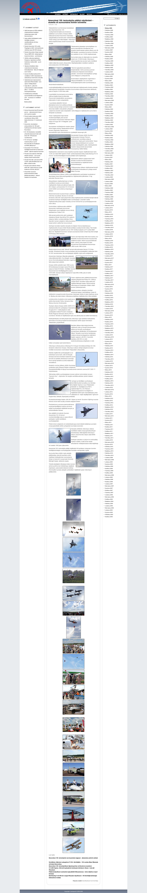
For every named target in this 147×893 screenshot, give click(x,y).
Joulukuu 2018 (109, 229)
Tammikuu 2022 (109, 148)
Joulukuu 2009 (109, 457)
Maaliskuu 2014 (109, 354)
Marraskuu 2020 (109, 179)
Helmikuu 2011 (109, 435)
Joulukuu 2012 (109, 387)
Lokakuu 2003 (109, 510)
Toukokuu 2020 (109, 192)
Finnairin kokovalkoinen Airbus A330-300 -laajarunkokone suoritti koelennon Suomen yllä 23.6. (33, 167)
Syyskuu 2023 (109, 105)
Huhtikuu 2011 (109, 431)
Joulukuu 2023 (109, 98)
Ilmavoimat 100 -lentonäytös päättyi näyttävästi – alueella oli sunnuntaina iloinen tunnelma (70, 21)
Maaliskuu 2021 (109, 170)
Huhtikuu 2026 (109, 37)
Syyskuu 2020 (109, 183)
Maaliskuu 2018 (109, 249)
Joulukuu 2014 (109, 335)
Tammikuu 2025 (109, 69)
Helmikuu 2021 (109, 172)
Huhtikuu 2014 (109, 352)
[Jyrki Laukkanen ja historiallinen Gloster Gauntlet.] (73, 845)
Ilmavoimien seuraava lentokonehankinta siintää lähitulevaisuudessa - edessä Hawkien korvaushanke (32, 174)
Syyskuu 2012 (109, 394)
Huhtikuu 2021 (109, 168)
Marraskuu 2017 (109, 258)
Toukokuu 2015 (109, 324)
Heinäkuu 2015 (109, 319)
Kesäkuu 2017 (109, 269)
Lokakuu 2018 (109, 234)
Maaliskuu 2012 (109, 407)
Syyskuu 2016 (109, 289)
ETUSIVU (58, 14)
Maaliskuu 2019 (109, 223)
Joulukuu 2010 (109, 440)
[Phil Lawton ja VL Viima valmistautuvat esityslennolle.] (73, 799)
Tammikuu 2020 (109, 201)
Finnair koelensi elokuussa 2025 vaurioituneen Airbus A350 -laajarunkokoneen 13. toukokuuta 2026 (33, 119)
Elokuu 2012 (108, 396)
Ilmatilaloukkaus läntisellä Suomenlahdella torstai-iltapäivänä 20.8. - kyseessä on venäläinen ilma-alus (33, 96)
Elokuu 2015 (108, 317)
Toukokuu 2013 (109, 376)
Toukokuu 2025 (109, 61)
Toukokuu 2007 (109, 492)
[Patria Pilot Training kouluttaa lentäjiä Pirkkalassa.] (73, 742)
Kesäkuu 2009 (109, 468)
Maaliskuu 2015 (109, 328)
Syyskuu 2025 (109, 52)
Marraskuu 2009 (109, 459)
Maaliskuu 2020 (109, 197)
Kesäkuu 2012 (109, 400)
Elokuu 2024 (108, 80)
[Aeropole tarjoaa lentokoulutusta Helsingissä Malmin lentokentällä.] (73, 724)
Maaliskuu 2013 (109, 381)
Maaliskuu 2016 (109, 302)
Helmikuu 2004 (109, 503)
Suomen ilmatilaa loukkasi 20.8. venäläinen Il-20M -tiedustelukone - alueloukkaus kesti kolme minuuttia (34, 75)
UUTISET (65, 14)
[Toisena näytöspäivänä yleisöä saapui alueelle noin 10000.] (73, 646)
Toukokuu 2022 (109, 140)
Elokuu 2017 (108, 264)
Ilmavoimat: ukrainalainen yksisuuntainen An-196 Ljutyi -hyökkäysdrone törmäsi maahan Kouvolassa (32, 127)
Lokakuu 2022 (109, 129)
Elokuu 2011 (108, 422)
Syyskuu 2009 (109, 464)
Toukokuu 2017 (109, 271)
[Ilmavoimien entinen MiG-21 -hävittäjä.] (73, 769)
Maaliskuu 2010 (109, 451)
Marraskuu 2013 (109, 363)
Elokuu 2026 (108, 28)
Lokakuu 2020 (109, 181)
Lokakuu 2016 (109, 286)
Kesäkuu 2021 (109, 164)
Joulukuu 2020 (109, 177)
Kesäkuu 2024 (109, 85)
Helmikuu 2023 (109, 120)
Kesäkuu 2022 (109, 137)
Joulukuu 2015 (109, 308)
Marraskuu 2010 (109, 442)
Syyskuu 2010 (109, 444)
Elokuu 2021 (108, 159)
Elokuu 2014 (108, 343)
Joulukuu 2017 (109, 256)
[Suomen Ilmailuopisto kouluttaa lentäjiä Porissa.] (73, 784)
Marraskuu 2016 (109, 284)
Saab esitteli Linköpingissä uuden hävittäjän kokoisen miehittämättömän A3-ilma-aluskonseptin (33, 41)
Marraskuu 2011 (109, 416)
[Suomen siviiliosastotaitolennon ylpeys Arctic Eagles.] (73, 661)
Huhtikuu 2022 (109, 142)
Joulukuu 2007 (109, 484)
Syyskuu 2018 (109, 236)
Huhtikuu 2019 (109, 221)
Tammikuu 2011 (109, 438)
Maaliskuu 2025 (109, 65)
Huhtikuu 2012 (109, 405)
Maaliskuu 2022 (109, 144)
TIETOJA (89, 14)
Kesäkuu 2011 (109, 427)
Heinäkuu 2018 (109, 240)
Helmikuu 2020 (109, 199)
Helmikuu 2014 (109, 356)
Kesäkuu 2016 (109, 295)
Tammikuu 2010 (109, 455)
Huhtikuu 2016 (109, 300)
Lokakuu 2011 (109, 418)
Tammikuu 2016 (109, 306)
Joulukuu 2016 (109, 282)
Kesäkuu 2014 (109, 348)
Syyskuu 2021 (109, 157)
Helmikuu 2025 (109, 67)
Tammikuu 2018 (109, 254)
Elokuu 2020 (108, 186)
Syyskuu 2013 (109, 367)
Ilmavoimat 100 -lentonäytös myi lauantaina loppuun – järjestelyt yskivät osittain (73, 858)
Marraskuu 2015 (109, 310)
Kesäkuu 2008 (109, 481)
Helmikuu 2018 (109, 251)
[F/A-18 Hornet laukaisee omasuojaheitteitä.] (73, 560)
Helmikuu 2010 (109, 453)
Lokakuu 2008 (109, 477)
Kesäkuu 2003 (109, 516)
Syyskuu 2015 (109, 315)
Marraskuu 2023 (109, 100)
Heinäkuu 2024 (109, 83)
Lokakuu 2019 (109, 208)
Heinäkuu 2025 (109, 56)
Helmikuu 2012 (109, 409)
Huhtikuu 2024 (109, 89)
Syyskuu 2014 (109, 341)
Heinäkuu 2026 (109, 30)
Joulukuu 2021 (109, 151)
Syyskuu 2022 (109, 131)
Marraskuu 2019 (109, 205)
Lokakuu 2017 (109, 260)
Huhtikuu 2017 (109, 273)
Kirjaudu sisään (77, 881)
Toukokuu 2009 (109, 470)
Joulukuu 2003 (109, 506)
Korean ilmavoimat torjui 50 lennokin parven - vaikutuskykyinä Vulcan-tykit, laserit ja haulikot (33, 112)
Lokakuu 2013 (109, 365)
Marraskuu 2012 (109, 389)
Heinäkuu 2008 (109, 479)
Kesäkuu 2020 (109, 190)
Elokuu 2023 (108, 107)
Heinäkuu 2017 (109, 267)
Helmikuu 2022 (109, 146)
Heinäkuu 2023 (109, 109)
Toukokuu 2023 (109, 113)
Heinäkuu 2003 (109, 514)
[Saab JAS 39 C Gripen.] (73, 544)
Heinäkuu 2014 (109, 345)
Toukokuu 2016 (109, 297)
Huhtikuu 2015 (109, 326)
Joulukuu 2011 (109, 413)
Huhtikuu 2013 (109, 378)
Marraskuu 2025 (109, 48)
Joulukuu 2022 (109, 124)
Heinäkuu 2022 (109, 135)
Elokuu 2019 (108, 212)
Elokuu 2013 (108, 370)
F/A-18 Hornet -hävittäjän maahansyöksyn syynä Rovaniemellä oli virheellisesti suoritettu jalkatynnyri (31, 142)
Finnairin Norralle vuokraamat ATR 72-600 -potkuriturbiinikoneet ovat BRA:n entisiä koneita (33, 161)
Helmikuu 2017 (109, 278)
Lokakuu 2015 (109, 313)
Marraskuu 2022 (109, 126)
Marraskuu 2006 (109, 497)
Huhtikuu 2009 (109, 473)
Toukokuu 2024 (109, 87)
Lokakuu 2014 (109, 339)
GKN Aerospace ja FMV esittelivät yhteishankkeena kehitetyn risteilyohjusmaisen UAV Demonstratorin (33, 33)
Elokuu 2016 (108, 291)
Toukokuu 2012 (109, 402)
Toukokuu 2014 (109, 350)
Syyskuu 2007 (109, 488)
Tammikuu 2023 (109, 122)
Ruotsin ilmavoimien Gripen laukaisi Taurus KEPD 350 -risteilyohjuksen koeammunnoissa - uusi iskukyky (34, 54)
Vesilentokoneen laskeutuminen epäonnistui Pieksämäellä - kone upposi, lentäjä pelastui (33, 81)
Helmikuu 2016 (109, 304)
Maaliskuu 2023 (109, 118)
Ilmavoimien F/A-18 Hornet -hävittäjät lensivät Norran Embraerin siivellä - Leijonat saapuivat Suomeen (34, 149)
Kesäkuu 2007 (109, 490)
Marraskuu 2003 (109, 508)
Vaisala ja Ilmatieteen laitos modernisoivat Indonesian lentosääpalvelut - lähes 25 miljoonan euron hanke (34, 68)
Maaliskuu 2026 (109, 39)
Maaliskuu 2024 (109, 91)
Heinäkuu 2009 (109, 466)
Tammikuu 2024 (109, 96)
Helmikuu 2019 (109, 225)
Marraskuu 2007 (109, 486)
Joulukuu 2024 (109, 72)
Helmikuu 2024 (109, 94)
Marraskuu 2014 (109, 337)
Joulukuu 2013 (109, 361)
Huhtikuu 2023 (109, 115)
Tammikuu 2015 (109, 332)
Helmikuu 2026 (109, 41)
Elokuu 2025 (108, 54)
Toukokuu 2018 (109, 245)
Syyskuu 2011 (109, 420)
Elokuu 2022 (108, 133)
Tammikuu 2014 (109, 359)
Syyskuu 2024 (109, 78)
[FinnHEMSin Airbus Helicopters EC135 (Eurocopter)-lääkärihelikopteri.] (73, 829)
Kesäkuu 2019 (109, 216)
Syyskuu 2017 (109, 262)
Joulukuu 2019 (109, 203)
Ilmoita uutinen (28, 102)
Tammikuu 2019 (109, 227)
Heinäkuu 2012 (109, 398)
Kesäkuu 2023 (109, 111)
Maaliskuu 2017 (109, 275)
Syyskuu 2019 (109, 210)
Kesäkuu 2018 (109, 243)
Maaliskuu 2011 (109, 433)
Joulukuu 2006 (109, 495)
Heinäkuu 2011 (109, 424)
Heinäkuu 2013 (109, 372)
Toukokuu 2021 (109, 166)
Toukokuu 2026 (109, 34)
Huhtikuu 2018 (109, 247)
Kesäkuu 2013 (109, 374)
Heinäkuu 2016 (109, 293)
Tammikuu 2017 (109, 280)
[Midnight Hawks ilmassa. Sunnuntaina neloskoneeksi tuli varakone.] (73, 593)
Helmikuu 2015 (109, 330)
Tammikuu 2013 (109, 385)
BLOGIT (82, 14)
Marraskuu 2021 (109, 153)
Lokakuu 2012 (109, 392)
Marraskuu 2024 (109, 74)
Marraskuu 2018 (109, 232)
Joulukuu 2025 (109, 45)
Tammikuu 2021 (109, 175)
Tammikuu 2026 (109, 43)
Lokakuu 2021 (109, 155)
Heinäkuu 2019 (109, 214)
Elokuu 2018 (108, 238)
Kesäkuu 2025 (109, 58)
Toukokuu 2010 (109, 449)
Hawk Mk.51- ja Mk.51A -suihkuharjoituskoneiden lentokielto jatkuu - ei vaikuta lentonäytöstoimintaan (34, 88)
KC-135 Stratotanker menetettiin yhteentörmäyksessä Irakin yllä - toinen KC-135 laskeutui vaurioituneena (33, 134)
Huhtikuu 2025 (109, 63)
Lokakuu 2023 (109, 102)
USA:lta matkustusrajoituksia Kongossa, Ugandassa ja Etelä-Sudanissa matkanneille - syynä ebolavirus (33, 61)
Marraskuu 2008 (109, 475)
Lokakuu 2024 (109, 76)
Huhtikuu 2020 (109, 194)
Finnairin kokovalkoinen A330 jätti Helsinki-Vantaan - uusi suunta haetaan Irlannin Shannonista (33, 155)
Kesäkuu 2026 (109, 32)
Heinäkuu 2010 (109, 446)
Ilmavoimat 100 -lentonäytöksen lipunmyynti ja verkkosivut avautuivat (70, 866)
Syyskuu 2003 (109, 512)
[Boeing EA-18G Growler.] (73, 576)
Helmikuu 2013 (109, 383)
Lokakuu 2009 (109, 462)
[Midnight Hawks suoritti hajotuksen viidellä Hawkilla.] (73, 608)
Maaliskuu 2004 (109, 501)
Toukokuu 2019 (109, 219)
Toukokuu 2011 (109, 429)
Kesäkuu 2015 (109, 321)
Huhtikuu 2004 (109, 499)
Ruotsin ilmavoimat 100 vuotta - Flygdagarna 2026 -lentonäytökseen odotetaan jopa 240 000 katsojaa (34, 48)
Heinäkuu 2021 (109, 162)
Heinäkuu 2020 (109, 188)
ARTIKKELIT (74, 14)
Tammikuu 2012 (109, 411)
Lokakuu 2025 (109, 50)
